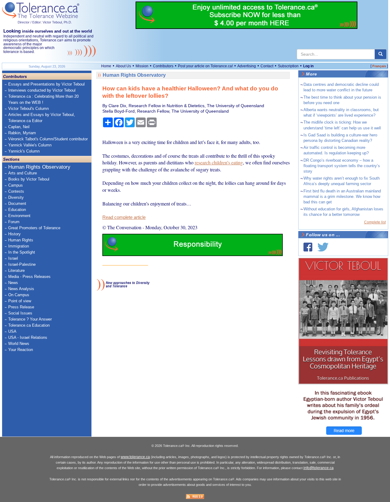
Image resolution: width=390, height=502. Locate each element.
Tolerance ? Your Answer (30, 319)
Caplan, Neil (19, 127)
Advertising (246, 66)
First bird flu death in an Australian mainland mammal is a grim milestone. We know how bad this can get (342, 196)
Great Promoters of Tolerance (34, 228)
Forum (14, 221)
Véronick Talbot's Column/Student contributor (48, 139)
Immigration (18, 246)
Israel (13, 258)
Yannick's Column (24, 151)
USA (12, 331)
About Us (123, 66)
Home (106, 66)
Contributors (163, 66)
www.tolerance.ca (135, 457)
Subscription (288, 66)
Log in (308, 66)
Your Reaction (20, 349)
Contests (16, 191)
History (14, 234)
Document (17, 203)
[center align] (380, 54)
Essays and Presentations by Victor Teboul (46, 84)
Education (17, 209)
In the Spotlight (21, 252)
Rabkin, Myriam (22, 133)
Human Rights (20, 240)
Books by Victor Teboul (28, 179)
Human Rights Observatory (39, 167)
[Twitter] (322, 247)
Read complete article (124, 217)
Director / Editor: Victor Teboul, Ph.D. (45, 22)
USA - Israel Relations (27, 337)
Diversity (16, 197)
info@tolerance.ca (318, 468)
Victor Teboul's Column (28, 108)
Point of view (19, 301)
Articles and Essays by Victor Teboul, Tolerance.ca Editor (41, 117)
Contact (267, 66)
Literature (16, 270)
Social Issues (20, 313)
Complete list (375, 222)
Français (379, 66)
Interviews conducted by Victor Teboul (42, 90)
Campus (15, 185)
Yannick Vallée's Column (29, 145)
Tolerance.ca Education (29, 325)
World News (18, 343)
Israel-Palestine (22, 264)
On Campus (18, 295)
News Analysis (21, 288)
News (13, 282)
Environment (19, 215)
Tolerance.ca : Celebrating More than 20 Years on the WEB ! (43, 99)
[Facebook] (307, 247)
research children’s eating (219, 162)
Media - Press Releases (29, 276)
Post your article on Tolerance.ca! (205, 66)
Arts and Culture (22, 173)
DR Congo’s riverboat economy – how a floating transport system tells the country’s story (341, 166)
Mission (142, 66)
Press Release (21, 307)
